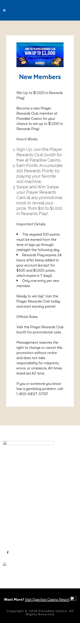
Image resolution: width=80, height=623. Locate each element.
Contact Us (12, 487)
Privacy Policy (14, 508)
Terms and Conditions (20, 513)
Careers (9, 492)
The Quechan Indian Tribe (23, 503)
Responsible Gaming (19, 497)
